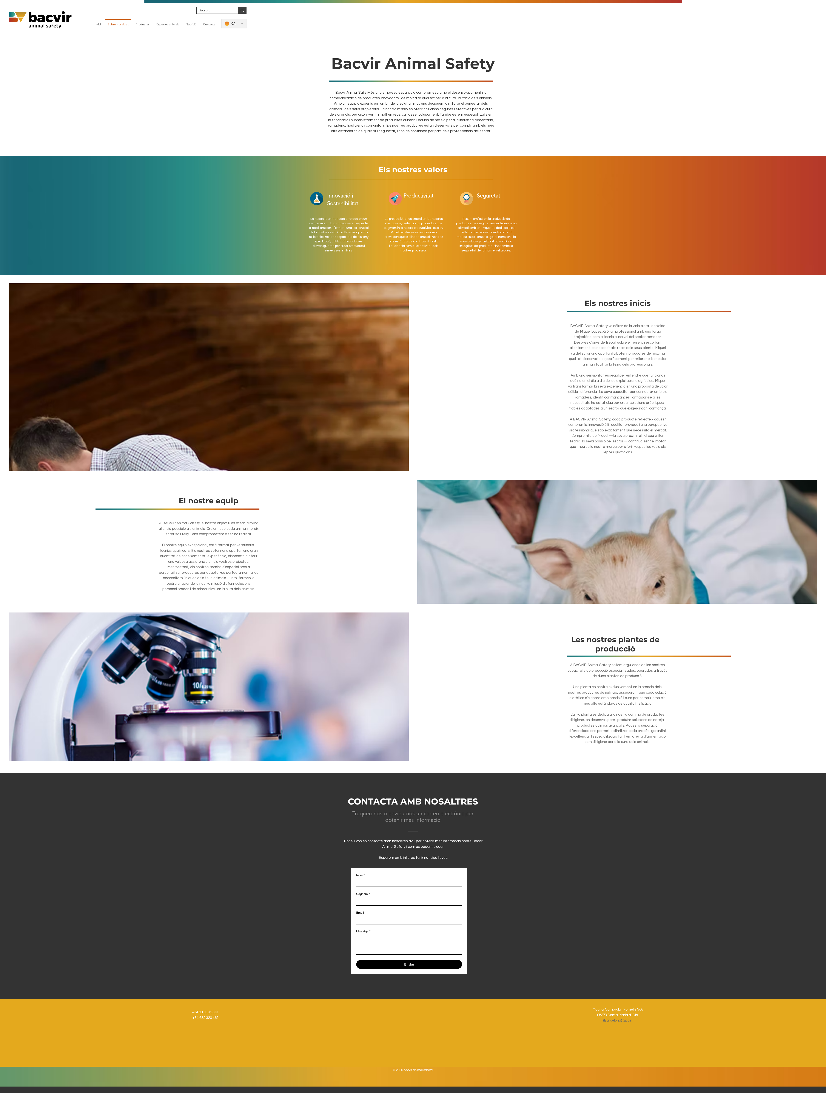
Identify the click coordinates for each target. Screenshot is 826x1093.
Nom (360, 875)
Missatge (363, 931)
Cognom (363, 894)
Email (361, 912)
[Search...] (242, 10)
